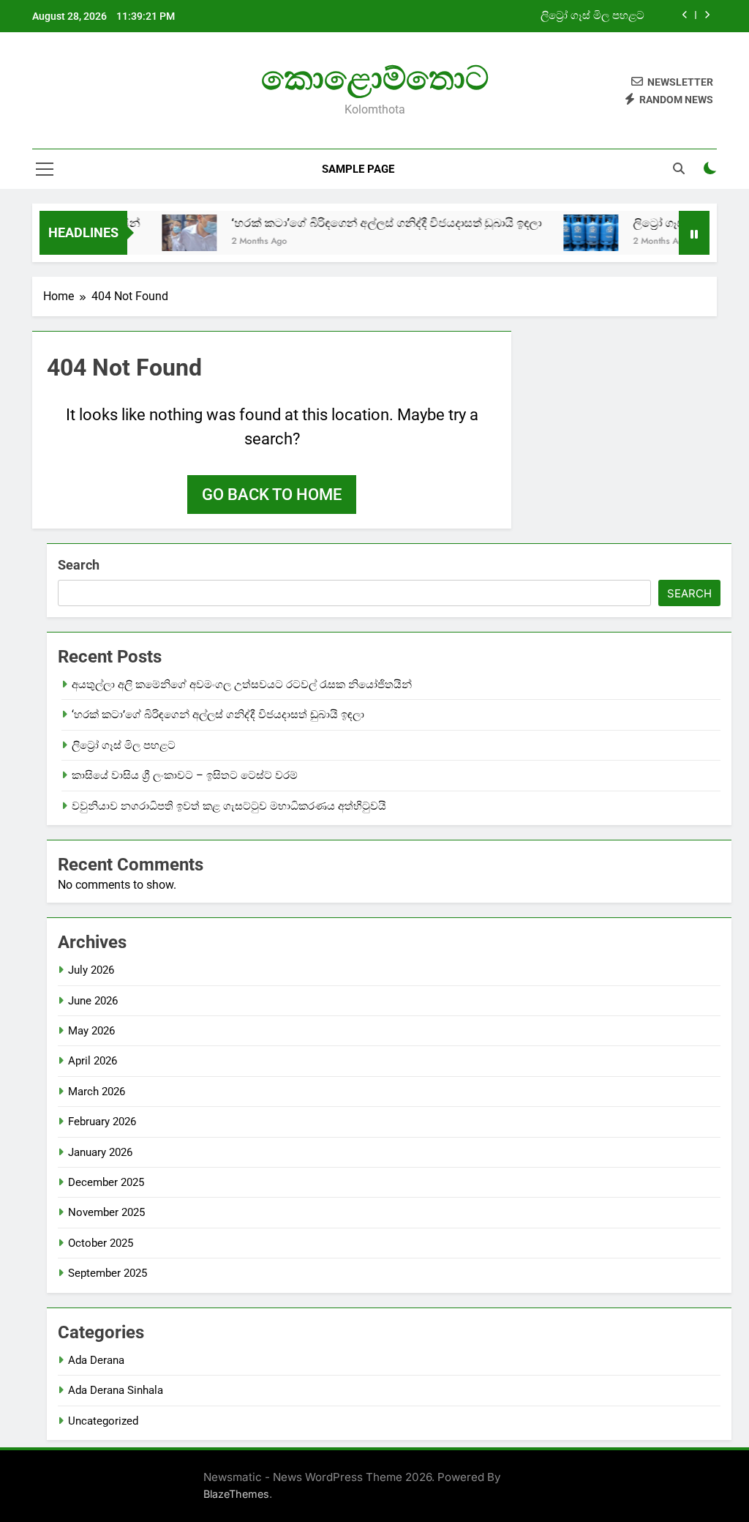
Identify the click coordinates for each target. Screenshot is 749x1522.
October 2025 (100, 1243)
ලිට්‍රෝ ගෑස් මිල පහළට (592, 16)
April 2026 (92, 1060)
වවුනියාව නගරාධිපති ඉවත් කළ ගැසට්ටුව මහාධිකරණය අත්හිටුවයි (229, 806)
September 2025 (107, 1273)
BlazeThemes (236, 1494)
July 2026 (91, 970)
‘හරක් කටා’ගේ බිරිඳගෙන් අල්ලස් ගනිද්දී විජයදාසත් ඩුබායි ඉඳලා (371, 223)
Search (78, 564)
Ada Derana (96, 1360)
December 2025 (106, 1182)
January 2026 (100, 1152)
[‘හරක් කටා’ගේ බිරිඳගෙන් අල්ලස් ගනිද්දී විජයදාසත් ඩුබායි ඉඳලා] (173, 233)
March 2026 (96, 1091)
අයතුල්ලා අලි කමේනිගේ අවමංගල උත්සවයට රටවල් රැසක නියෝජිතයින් (242, 684)
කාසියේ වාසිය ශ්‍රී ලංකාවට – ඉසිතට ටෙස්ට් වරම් (185, 775)
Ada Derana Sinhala (115, 1390)
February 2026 (102, 1121)
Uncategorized (103, 1421)
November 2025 (106, 1212)
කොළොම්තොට (375, 78)
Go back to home (272, 494)
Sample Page (358, 169)
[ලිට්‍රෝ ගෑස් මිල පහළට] (575, 233)
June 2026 (93, 1000)
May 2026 (91, 1030)
